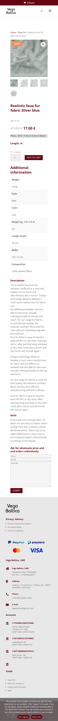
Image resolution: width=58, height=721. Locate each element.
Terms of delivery (15, 530)
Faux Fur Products (16, 683)
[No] (54, 709)
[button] (43, 44)
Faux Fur (22, 32)
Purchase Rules (15, 527)
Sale (9, 690)
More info (36, 717)
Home (13, 32)
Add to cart (34, 157)
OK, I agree (23, 717)
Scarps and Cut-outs (17, 687)
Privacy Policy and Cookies (19, 523)
